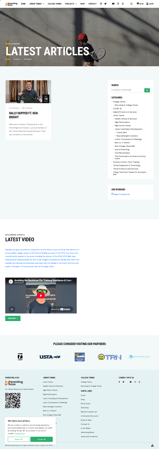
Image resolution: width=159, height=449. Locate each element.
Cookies (42, 445)
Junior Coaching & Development (128, 129)
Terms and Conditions (89, 436)
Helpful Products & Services (125, 112)
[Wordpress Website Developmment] (152, 445)
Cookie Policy (20, 433)
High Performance (122, 122)
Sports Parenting (122, 149)
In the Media (85, 428)
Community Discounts (89, 416)
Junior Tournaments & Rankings (128, 139)
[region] (30, 430)
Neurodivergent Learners (127, 136)
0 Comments (14, 108)
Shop (83, 399)
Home (8, 59)
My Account (85, 403)
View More (12, 318)
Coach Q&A (122, 132)
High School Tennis (123, 125)
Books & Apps (86, 420)
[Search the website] (131, 3)
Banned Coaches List (89, 412)
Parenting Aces (15, 445)
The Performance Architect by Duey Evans (130, 157)
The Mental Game (122, 153)
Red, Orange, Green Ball (125, 146)
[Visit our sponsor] (20, 357)
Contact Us (85, 424)
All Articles (85, 408)
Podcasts (17, 59)
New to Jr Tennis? (122, 142)
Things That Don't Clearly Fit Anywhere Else (129, 173)
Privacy (36, 445)
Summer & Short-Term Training (126, 162)
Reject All (18, 439)
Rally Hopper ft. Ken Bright (23, 115)
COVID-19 (117, 108)
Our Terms (49, 445)
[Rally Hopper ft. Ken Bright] (28, 91)
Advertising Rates (87, 432)
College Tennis (119, 102)
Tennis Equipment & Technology (127, 165)
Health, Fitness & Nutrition (126, 119)
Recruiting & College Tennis (126, 105)
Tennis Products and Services (125, 169)
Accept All (42, 439)
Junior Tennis (118, 115)
